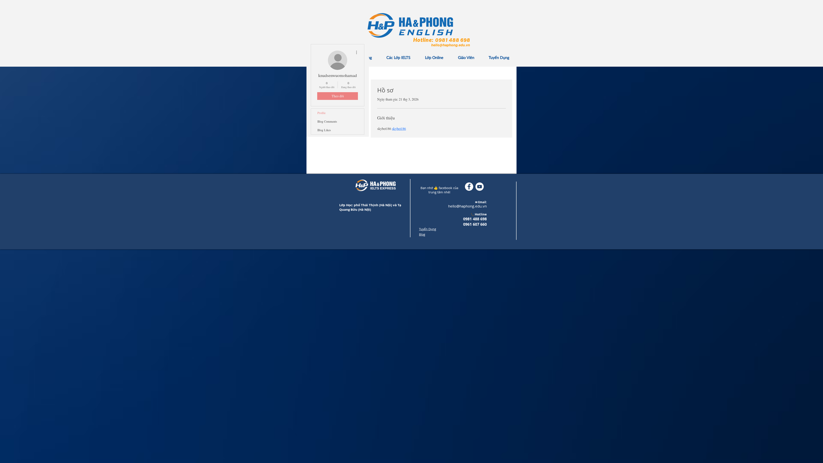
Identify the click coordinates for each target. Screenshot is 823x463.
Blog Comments (327, 121)
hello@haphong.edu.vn (450, 45)
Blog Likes (324, 130)
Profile (321, 113)
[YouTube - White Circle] (479, 186)
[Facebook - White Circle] (469, 186)
